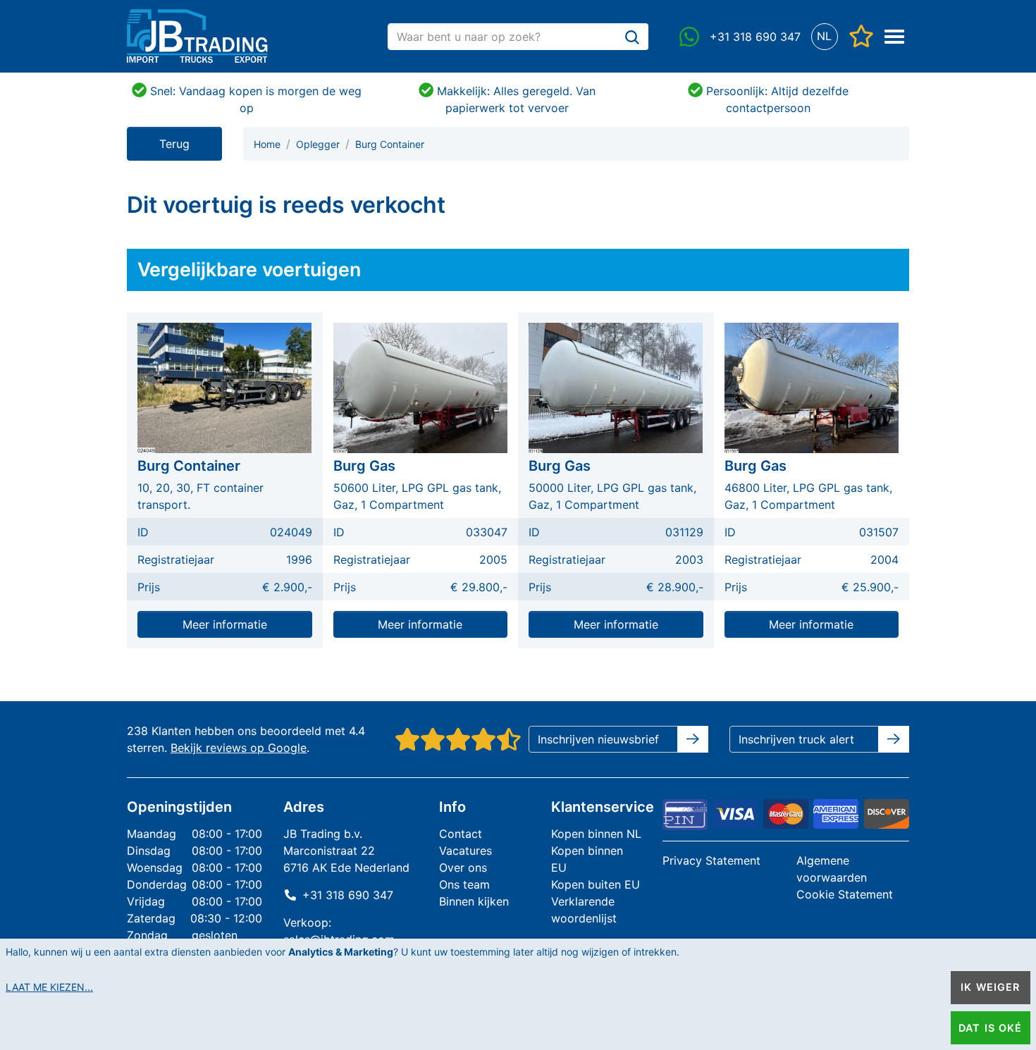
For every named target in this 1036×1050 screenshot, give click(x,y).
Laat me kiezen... (49, 987)
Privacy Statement (711, 860)
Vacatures (465, 851)
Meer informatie (225, 624)
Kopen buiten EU (595, 884)
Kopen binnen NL (596, 834)
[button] (824, 36)
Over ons (463, 867)
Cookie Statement (844, 894)
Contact (460, 834)
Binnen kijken (474, 901)
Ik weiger (990, 987)
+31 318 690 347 (347, 895)
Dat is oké (990, 1028)
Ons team (464, 884)
